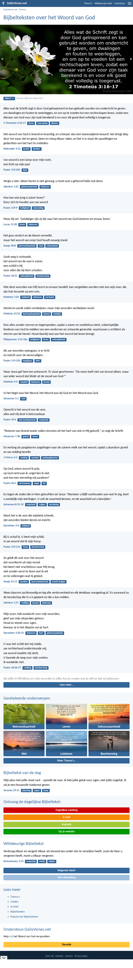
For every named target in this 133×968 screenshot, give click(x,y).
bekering (46, 603)
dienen (54, 123)
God (41, 246)
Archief (14, 906)
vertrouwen (24, 483)
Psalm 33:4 (9, 419)
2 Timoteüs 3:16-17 (14, 123)
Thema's (88, 3)
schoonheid (52, 246)
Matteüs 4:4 (10, 381)
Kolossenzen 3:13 (13, 861)
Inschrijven (119, 3)
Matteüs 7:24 (11, 297)
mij (11, 936)
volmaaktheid (26, 276)
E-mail (66, 817)
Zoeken (14, 901)
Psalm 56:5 (9, 483)
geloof (26, 436)
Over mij (49, 956)
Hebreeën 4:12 (11, 148)
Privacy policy (81, 956)
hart (41, 633)
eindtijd (57, 314)
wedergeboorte (49, 458)
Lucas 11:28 (10, 224)
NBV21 (8, 98)
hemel (46, 314)
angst (36, 483)
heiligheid (24, 208)
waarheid (43, 420)
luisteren (45, 187)
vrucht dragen (58, 582)
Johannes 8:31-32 (13, 504)
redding (24, 458)
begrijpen (27, 361)
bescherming (43, 276)
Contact (69, 956)
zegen (37, 790)
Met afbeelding (66, 877)
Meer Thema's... (66, 760)
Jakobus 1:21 (10, 602)
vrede (42, 861)
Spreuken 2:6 (11, 525)
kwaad (35, 603)
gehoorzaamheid (29, 187)
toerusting (42, 123)
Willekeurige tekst (103, 3)
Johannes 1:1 (11, 398)
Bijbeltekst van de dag (22, 773)
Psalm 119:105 (11, 170)
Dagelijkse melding (67, 810)
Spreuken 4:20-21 (13, 633)
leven (31, 123)
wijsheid (25, 297)
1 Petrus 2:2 (10, 457)
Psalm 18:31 (10, 275)
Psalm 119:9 (10, 208)
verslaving (54, 505)
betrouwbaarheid (27, 246)
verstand (50, 297)
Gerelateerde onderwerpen (26, 698)
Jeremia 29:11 (11, 790)
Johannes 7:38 (11, 436)
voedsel (24, 382)
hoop (25, 547)
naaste (52, 861)
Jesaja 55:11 (10, 581)
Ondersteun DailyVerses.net (27, 930)
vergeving (31, 861)
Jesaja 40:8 (9, 245)
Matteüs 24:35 (11, 313)
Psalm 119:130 (11, 360)
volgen (42, 505)
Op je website (67, 831)
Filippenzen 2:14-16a (15, 339)
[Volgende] (66, 679)
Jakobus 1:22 (10, 186)
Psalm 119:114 (11, 547)
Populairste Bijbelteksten (24, 916)
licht (25, 170)
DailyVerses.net (10, 9)
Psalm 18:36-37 (12, 667)
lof (44, 483)
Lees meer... (66, 684)
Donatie (66, 944)
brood (46, 382)
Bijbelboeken (17, 911)
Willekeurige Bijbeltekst (23, 844)
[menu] (129, 5)
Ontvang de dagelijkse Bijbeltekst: (32, 802)
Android (66, 824)
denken (36, 149)
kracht (26, 149)
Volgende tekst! (66, 870)
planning (26, 790)
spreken (24, 582)
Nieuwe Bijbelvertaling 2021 (29, 98)
